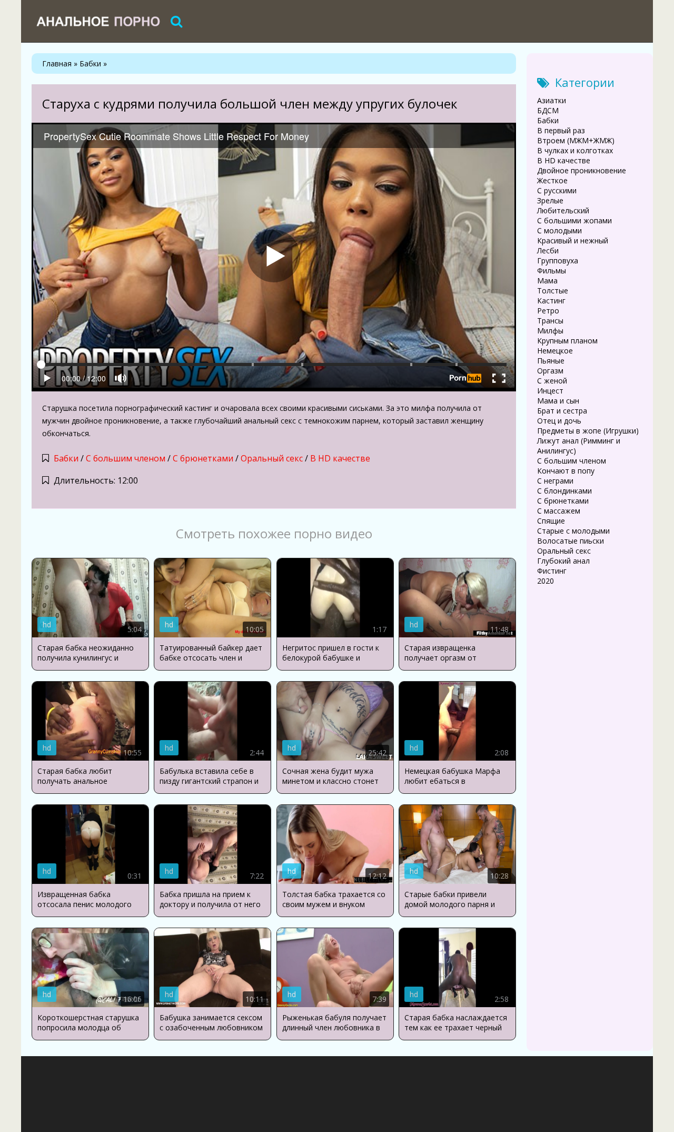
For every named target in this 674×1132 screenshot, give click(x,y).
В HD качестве (340, 458)
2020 (545, 581)
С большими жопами (574, 220)
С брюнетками (203, 458)
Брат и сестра (562, 411)
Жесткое (552, 180)
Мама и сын (558, 401)
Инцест (550, 391)
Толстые (552, 291)
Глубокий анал (563, 561)
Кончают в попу (565, 471)
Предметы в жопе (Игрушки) (588, 431)
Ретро (548, 311)
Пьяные (550, 361)
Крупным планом (567, 341)
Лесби (548, 250)
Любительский (563, 210)
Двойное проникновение (581, 170)
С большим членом (125, 458)
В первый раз (561, 130)
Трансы (550, 321)
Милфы (550, 331)
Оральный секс (272, 458)
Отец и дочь (559, 421)
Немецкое (555, 351)
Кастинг (551, 301)
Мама (547, 280)
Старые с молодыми (573, 531)
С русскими (557, 190)
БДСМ (548, 110)
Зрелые (550, 200)
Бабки (66, 458)
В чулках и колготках (575, 150)
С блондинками (564, 491)
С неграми (555, 481)
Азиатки (551, 100)
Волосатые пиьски (570, 541)
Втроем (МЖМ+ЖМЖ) (575, 140)
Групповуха (557, 260)
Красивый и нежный (572, 240)
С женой (552, 381)
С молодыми (559, 230)
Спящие (551, 521)
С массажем (558, 511)
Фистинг (552, 571)
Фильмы (551, 270)
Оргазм (550, 371)
